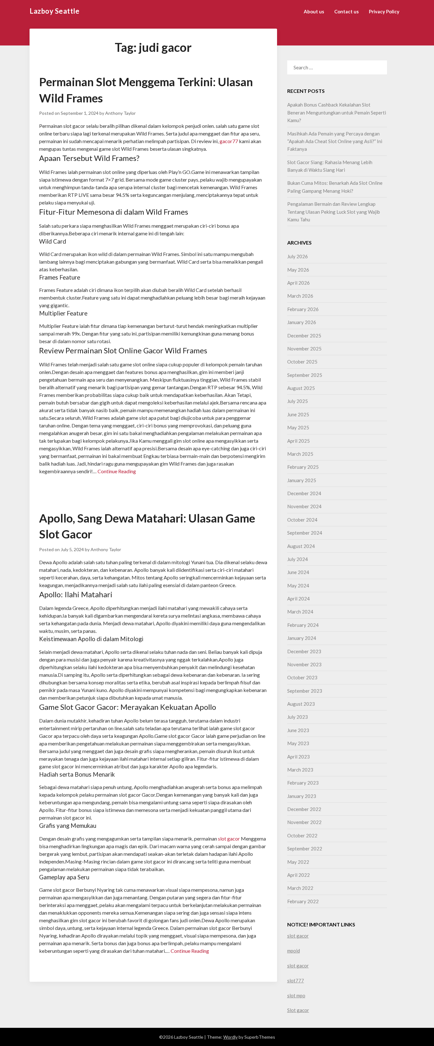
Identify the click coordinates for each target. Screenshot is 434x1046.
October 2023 (302, 677)
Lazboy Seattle (54, 11)
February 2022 (303, 901)
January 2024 (301, 638)
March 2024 (300, 611)
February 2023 (303, 783)
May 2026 (298, 270)
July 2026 (297, 256)
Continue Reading (117, 471)
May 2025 (298, 427)
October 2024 (302, 520)
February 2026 (303, 309)
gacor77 (229, 141)
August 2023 (301, 704)
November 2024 (304, 506)
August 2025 (301, 388)
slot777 (295, 980)
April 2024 (298, 598)
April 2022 (298, 875)
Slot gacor (298, 1010)
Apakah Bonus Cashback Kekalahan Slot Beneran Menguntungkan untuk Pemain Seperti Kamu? (336, 112)
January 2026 (301, 322)
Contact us (346, 11)
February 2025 (303, 467)
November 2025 (304, 348)
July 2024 (297, 559)
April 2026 (298, 283)
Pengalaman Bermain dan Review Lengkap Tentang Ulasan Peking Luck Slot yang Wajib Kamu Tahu (333, 211)
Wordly (230, 1037)
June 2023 (298, 730)
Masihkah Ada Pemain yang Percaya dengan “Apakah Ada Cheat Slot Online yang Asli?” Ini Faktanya (334, 141)
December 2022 (304, 809)
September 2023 (304, 691)
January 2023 (301, 796)
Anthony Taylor (120, 113)
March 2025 (300, 454)
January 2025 (301, 480)
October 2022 (302, 835)
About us (314, 11)
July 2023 (297, 717)
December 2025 (304, 335)
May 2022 (298, 862)
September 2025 (304, 375)
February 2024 (303, 625)
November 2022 (304, 822)
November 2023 (304, 664)
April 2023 (298, 756)
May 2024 (298, 585)
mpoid (293, 950)
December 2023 (304, 651)
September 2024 (304, 533)
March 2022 (300, 888)
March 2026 (300, 296)
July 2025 (297, 401)
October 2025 (302, 361)
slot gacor (229, 838)
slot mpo (296, 995)
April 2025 (298, 441)
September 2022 (304, 848)
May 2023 (298, 743)
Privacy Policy (384, 11)
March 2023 (300, 769)
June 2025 (298, 414)
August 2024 (301, 546)
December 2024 (304, 493)
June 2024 (298, 572)
